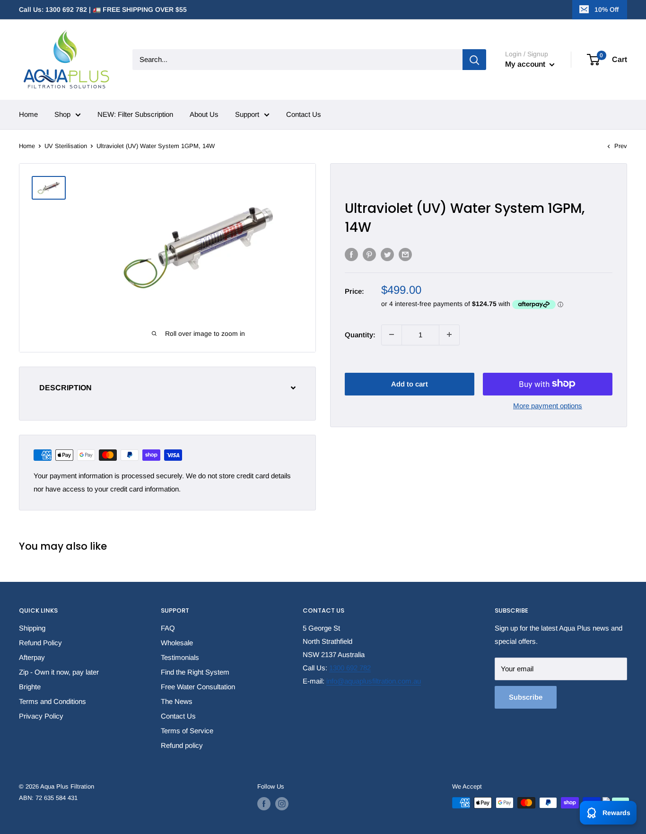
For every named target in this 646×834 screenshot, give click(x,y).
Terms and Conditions (52, 701)
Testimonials (180, 657)
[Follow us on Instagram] (281, 803)
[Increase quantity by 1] (449, 334)
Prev (620, 145)
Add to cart (409, 383)
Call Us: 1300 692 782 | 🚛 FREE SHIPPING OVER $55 (103, 9)
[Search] (474, 59)
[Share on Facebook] (351, 254)
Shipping (32, 628)
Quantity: (360, 334)
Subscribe (525, 697)
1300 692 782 (350, 668)
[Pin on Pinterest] (369, 254)
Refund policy (182, 745)
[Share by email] (405, 254)
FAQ (168, 628)
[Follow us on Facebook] (264, 803)
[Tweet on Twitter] (387, 254)
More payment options (547, 405)
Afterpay (32, 657)
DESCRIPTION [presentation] (65, 388)
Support (247, 114)
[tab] (167, 387)
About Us (204, 114)
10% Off (606, 9)
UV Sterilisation (65, 145)
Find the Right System (195, 672)
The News (176, 701)
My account (526, 64)
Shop (62, 114)
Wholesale (177, 643)
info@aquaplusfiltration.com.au (373, 681)
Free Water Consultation (198, 687)
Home (28, 114)
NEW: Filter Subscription (135, 114)
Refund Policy (40, 643)
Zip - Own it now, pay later (59, 672)
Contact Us (303, 114)
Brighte (30, 687)
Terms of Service (187, 731)
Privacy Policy (41, 716)
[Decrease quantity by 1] (392, 334)
